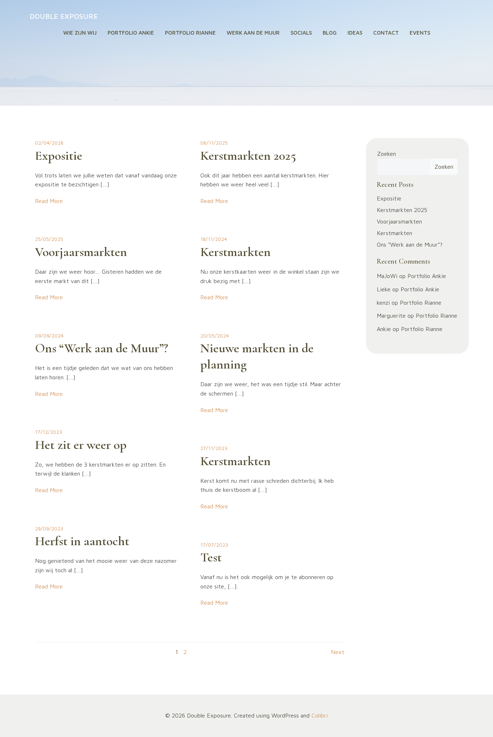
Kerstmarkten (394, 233)
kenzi (383, 302)
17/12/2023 (48, 432)
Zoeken (386, 153)
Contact (386, 33)
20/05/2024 (214, 335)
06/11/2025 (214, 143)
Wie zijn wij (80, 33)
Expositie (389, 198)
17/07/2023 (214, 545)
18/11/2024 (213, 239)
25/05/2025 (49, 239)
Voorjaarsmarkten (399, 221)
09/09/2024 (49, 335)
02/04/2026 (49, 143)
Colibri (319, 715)
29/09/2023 (49, 528)
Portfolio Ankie (131, 33)
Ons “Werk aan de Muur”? (409, 244)
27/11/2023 (213, 448)
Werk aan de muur (253, 33)
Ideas (355, 33)
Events (420, 33)
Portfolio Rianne (190, 33)
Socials (301, 33)
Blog (330, 33)
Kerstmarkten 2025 (402, 210)
